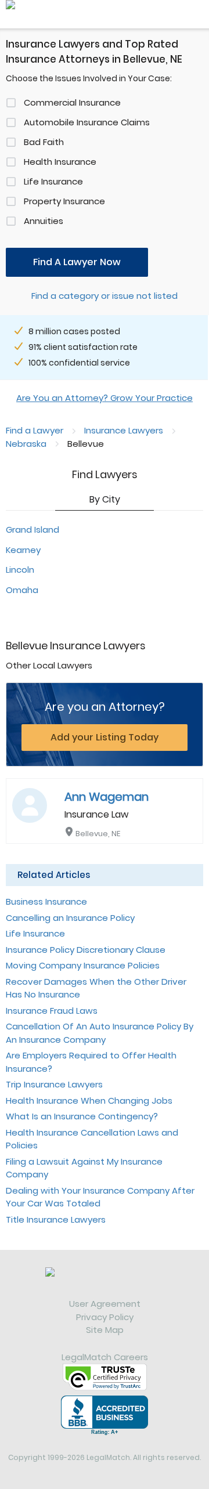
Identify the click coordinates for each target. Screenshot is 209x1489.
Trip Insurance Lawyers (54, 1084)
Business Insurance (46, 901)
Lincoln (20, 569)
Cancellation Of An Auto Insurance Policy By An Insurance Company (99, 1033)
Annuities (43, 221)
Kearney (23, 550)
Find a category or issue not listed (104, 296)
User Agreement (104, 1304)
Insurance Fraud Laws (52, 1010)
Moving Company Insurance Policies (83, 965)
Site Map (105, 1330)
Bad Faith (44, 142)
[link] (104, 1282)
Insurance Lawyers (123, 430)
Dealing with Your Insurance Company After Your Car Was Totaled (100, 1197)
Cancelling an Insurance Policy (70, 918)
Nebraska (26, 444)
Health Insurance (60, 162)
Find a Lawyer (34, 430)
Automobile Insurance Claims (87, 122)
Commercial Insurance (72, 102)
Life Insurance (53, 181)
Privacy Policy (105, 1317)
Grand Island (32, 529)
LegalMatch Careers (105, 1357)
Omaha (22, 590)
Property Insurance (64, 201)
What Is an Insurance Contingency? (82, 1116)
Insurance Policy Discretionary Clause (85, 950)
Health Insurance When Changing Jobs (89, 1100)
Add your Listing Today (104, 737)
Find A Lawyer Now (77, 262)
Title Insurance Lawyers (56, 1219)
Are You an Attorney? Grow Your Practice (104, 398)
